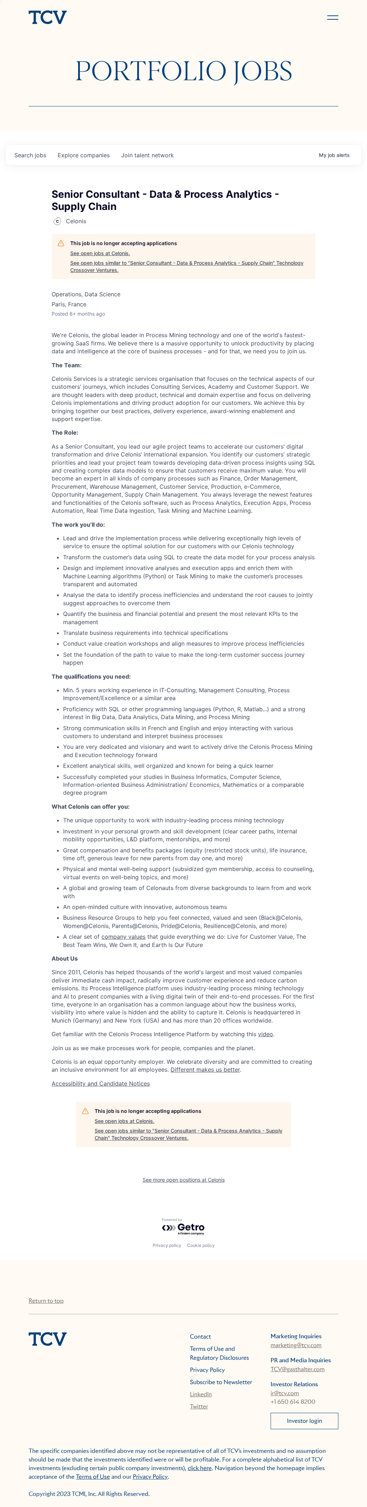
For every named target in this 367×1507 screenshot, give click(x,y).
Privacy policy (167, 1245)
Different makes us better (205, 1069)
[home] (103, 17)
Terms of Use (93, 1476)
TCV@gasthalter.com (298, 1369)
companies (84, 155)
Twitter (199, 1406)
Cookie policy (201, 1245)
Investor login (304, 1421)
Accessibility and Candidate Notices (101, 1083)
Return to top (46, 1301)
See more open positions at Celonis (184, 1180)
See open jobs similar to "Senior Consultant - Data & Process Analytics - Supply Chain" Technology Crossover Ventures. (187, 266)
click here (200, 1468)
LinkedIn (201, 1394)
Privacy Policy (207, 1370)
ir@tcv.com (285, 1393)
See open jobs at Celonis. (100, 253)
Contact (200, 1336)
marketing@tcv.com (296, 1345)
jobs (30, 155)
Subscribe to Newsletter (221, 1382)
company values (123, 936)
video (265, 1034)
